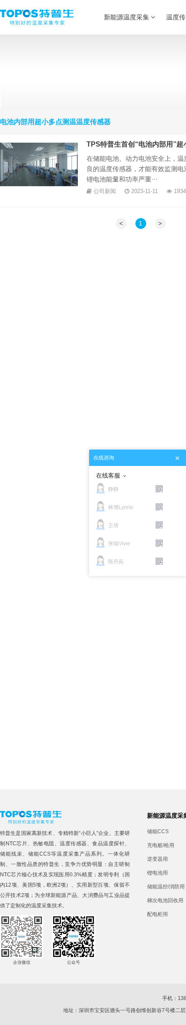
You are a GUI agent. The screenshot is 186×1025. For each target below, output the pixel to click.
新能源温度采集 (127, 17)
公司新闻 (104, 191)
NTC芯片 (17, 844)
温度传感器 (73, 844)
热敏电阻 (44, 844)
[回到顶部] (175, 1014)
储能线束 (11, 854)
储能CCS (39, 854)
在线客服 (108, 475)
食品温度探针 (108, 844)
